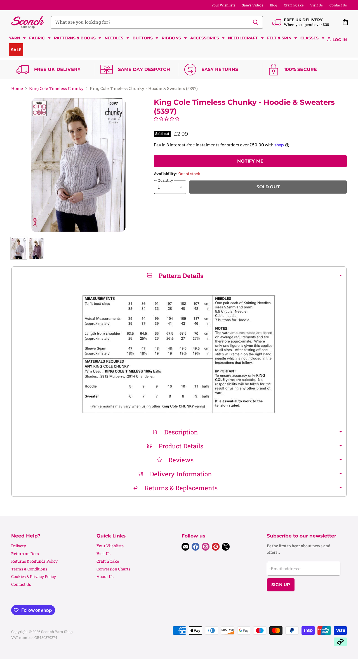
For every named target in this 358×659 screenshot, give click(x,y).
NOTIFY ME (250, 161)
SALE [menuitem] (16, 49)
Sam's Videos (252, 5)
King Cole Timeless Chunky (56, 88)
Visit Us (316, 5)
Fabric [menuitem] (37, 38)
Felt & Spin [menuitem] (279, 38)
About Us (105, 576)
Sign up (280, 584)
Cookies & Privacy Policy (33, 576)
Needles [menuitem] (114, 38)
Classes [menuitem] (309, 38)
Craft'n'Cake (293, 5)
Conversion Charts (113, 569)
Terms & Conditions (29, 569)
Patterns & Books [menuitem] (75, 38)
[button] (166, 118)
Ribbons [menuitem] (171, 38)
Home (17, 88)
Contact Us (338, 5)
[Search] (255, 22)
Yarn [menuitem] (14, 38)
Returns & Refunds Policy (34, 561)
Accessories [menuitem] (204, 38)
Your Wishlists (223, 5)
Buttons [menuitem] (143, 38)
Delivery (18, 545)
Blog (273, 5)
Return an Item (25, 553)
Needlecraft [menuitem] (243, 38)
